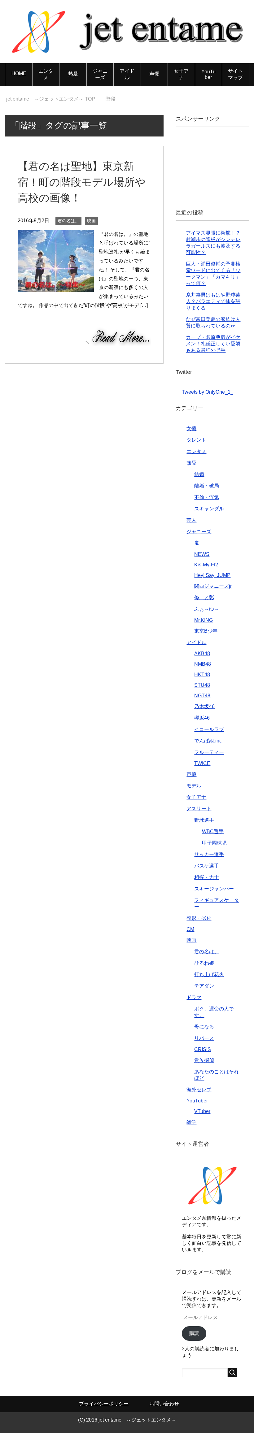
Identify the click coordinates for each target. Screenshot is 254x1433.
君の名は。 (68, 220)
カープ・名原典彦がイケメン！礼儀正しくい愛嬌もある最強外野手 (213, 344)
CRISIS (202, 1049)
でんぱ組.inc (208, 740)
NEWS (201, 554)
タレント (196, 440)
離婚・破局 (206, 485)
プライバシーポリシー (104, 1403)
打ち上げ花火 (209, 974)
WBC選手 (213, 831)
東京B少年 (205, 631)
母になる (204, 1026)
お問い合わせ (164, 1403)
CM (190, 929)
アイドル (127, 74)
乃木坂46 (204, 706)
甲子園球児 (214, 843)
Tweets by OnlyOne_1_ (207, 392)
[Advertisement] (218, 167)
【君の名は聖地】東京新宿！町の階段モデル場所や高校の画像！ (82, 182)
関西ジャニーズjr (213, 586)
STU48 (202, 685)
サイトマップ (235, 74)
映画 (91, 220)
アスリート (198, 808)
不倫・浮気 (206, 497)
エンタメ (45, 74)
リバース (204, 1038)
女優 (191, 428)
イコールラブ (209, 729)
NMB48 (202, 664)
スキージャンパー (214, 888)
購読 (194, 1333)
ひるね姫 (204, 963)
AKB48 (202, 653)
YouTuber (208, 74)
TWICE (202, 763)
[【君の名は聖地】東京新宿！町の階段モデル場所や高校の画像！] (56, 287)
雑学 (191, 1122)
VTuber (202, 1111)
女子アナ (181, 74)
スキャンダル (209, 508)
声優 (154, 73)
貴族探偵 (204, 1060)
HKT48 (202, 674)
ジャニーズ (100, 74)
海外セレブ (198, 1089)
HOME (18, 73)
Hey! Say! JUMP (212, 575)
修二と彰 (204, 597)
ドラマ (193, 997)
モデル (193, 785)
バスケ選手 (206, 865)
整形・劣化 (198, 918)
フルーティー (209, 752)
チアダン (204, 986)
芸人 (191, 520)
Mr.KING (203, 620)
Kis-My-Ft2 (206, 564)
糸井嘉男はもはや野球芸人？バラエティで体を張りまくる (213, 301)
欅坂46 (202, 718)
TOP (50, 99)
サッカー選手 (209, 854)
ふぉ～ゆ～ (206, 609)
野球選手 (204, 820)
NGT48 (202, 695)
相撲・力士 (206, 877)
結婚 (199, 474)
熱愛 (73, 73)
